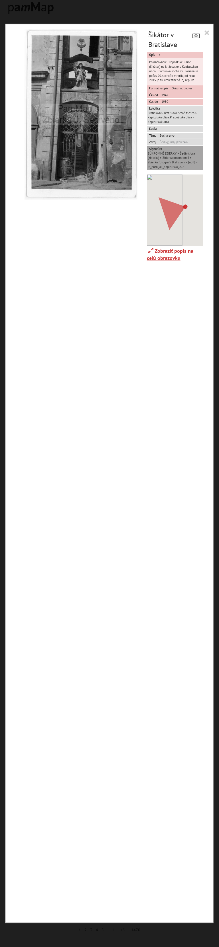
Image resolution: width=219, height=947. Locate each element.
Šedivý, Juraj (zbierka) (174, 142)
